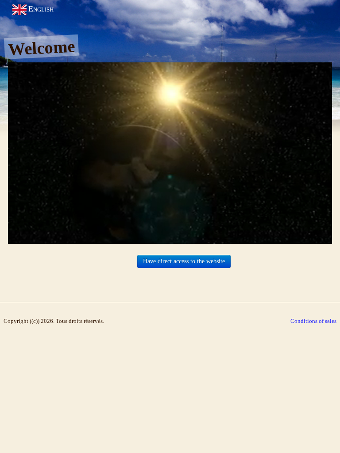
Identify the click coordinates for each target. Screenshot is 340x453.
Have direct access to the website (184, 261)
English (42, 8)
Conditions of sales (313, 321)
